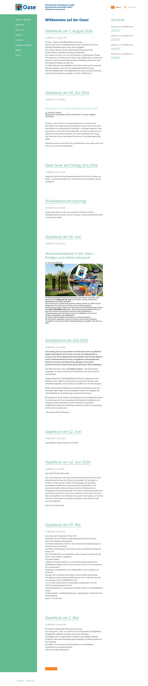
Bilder (18, 50)
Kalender (19, 24)
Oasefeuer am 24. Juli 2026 (67, 93)
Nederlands (130, 7)
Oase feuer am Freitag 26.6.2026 (71, 165)
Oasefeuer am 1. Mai (62, 618)
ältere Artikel (51, 669)
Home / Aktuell (22, 19)
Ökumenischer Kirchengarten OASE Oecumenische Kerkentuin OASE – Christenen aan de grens (59, 7)
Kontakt (19, 40)
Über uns (19, 29)
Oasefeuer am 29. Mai (63, 525)
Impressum (20, 681)
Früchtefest (115, 57)
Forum (18, 55)
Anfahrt (19, 35)
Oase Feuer (115, 30)
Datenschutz (30, 681)
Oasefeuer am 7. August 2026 (69, 31)
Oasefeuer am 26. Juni (63, 237)
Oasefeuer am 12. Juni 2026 (67, 462)
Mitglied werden (23, 45)
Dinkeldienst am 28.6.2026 (66, 340)
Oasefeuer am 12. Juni (63, 431)
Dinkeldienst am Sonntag (65, 201)
